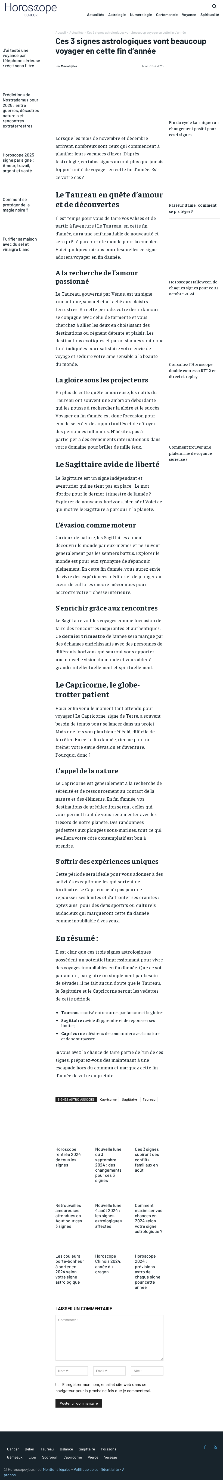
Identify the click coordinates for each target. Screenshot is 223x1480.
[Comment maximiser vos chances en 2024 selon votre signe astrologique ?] (149, 1195)
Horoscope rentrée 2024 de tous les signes (68, 1156)
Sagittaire (129, 1099)
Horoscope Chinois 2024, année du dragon (108, 1263)
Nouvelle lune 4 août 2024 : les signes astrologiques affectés (108, 1216)
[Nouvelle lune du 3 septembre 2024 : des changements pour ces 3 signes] (109, 1139)
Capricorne (108, 1099)
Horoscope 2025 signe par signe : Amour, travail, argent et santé (18, 162)
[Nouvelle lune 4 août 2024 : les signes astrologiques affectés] (109, 1195)
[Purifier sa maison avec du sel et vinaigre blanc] (22, 227)
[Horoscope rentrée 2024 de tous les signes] (69, 1139)
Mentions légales (56, 1469)
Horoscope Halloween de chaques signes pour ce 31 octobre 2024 (193, 287)
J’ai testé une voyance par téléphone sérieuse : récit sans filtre (21, 57)
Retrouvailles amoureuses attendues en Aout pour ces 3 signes (68, 1216)
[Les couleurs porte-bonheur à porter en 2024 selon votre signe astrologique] (69, 1246)
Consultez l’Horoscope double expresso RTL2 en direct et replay (193, 370)
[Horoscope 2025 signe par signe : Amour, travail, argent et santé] (22, 143)
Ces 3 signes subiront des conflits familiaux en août (147, 1159)
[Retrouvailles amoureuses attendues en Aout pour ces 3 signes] (69, 1195)
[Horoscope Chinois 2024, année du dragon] (109, 1246)
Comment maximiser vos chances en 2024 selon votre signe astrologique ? (148, 1218)
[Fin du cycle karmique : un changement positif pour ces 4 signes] (194, 89)
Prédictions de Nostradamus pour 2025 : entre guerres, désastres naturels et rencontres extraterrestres (21, 110)
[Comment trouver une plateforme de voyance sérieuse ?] (194, 413)
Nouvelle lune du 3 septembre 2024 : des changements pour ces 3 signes (108, 1164)
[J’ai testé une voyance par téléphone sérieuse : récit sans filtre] (22, 38)
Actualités (76, 32)
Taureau (149, 1099)
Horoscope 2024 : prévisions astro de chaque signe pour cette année (147, 1271)
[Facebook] (205, 1447)
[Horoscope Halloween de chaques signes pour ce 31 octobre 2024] (194, 248)
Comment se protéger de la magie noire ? (16, 204)
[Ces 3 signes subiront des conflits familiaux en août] (149, 1139)
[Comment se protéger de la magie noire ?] (22, 188)
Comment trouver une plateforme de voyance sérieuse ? (190, 453)
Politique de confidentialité (96, 1469)
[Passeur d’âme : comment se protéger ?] (194, 171)
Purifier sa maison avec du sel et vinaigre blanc (20, 244)
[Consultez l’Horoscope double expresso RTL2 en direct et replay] (194, 331)
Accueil (60, 32)
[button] (214, 6)
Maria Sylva (69, 66)
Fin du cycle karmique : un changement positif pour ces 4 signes (194, 128)
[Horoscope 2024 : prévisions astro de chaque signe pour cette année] (149, 1246)
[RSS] (215, 1447)
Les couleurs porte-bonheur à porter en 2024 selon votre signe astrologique (69, 1268)
